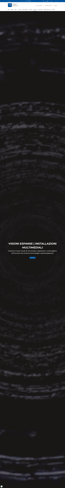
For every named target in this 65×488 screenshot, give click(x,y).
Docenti (19, 9)
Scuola (12, 9)
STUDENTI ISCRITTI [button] (48, 5)
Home (9, 9)
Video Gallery (40, 9)
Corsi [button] (15, 9)
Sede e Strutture (47, 9)
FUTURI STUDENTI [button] (39, 5)
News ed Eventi (25, 9)
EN (57, 1)
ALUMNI (55, 5)
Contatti (53, 9)
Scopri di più (32, 257)
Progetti (35, 9)
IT (55, 1)
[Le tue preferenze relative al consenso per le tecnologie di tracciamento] (1, 486)
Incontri (30, 9)
